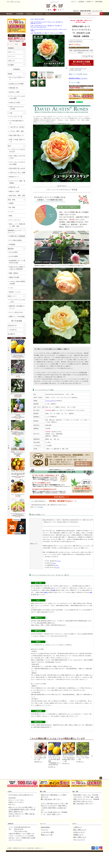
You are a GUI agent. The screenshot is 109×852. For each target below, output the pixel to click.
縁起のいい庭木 (14, 191)
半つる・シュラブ (51, 21)
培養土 (46, 592)
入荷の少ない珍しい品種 (17, 172)
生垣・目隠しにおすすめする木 (17, 157)
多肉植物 (12, 244)
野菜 (10, 216)
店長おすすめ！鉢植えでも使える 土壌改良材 (17, 268)
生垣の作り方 (12, 325)
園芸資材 (11, 249)
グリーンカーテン (15, 220)
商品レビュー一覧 (46, 835)
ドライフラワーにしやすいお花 (17, 301)
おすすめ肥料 (13, 256)
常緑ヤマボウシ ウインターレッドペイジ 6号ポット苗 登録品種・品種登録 (18, 394)
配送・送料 (43, 791)
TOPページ (11, 52)
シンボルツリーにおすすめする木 (17, 150)
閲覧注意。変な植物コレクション (17, 307)
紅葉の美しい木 (14, 187)
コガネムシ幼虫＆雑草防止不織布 (17, 282)
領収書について (78, 835)
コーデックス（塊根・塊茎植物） (17, 182)
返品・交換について (79, 837)
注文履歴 (11, 65)
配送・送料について (79, 830)
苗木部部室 (20, 13)
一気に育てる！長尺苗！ (17, 127)
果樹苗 (10, 74)
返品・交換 (75, 791)
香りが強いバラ (59, 21)
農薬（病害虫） (14, 273)
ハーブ (11, 211)
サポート (74, 823)
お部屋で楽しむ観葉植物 (17, 236)
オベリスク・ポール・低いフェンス (38, 27)
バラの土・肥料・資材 (16, 131)
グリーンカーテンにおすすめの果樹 (17, 97)
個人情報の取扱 (30, 848)
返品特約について (39, 848)
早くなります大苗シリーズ (17, 78)
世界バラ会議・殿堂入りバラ (17, 141)
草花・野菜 (11, 200)
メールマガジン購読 (47, 832)
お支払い (10, 791)
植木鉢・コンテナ (15, 292)
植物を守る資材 (14, 277)
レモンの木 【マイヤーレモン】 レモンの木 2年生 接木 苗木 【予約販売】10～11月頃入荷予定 (18, 355)
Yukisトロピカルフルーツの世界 (16, 108)
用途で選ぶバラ (51, 25)
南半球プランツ (14, 177)
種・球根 (12, 207)
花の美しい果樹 (14, 92)
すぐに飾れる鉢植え (15, 240)
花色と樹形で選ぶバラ (16, 135)
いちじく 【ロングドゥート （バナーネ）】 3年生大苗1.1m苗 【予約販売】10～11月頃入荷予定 (18, 514)
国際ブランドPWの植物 (16, 316)
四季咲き (33, 30)
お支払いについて (79, 832)
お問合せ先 (10, 823)
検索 (101, 13)
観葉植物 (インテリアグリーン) (15, 231)
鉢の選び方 (11, 334)
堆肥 (54, 590)
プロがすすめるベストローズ (40, 21)
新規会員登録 (45, 827)
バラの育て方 (12, 330)
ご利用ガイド (90, 1)
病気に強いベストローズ (36, 23)
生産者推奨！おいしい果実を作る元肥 (17, 262)
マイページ (39, 13)
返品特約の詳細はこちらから (78, 78)
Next (92, 756)
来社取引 (10, 13)
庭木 (9, 146)
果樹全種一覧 (13, 88)
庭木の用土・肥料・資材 (17, 195)
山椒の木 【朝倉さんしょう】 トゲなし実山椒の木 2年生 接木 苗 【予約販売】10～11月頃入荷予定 (18, 432)
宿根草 (11, 203)
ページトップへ (101, 778)
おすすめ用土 (13, 252)
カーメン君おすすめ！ (16, 312)
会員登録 (81, 1)
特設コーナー (12, 296)
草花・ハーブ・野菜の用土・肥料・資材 (17, 225)
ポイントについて (79, 839)
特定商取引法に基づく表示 (19, 848)
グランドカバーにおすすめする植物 (17, 163)
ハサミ (11, 288)
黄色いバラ (47, 33)
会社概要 (9, 848)
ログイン (74, 1)
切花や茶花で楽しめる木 (17, 168)
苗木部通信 (99, 1)
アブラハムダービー (50, 400)
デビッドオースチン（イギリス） (51, 29)
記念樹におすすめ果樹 (16, 84)
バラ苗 (10, 113)
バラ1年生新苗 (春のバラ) (16, 122)
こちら (41, 507)
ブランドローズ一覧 (15, 116)
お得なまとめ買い (15, 102)
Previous (31, 756)
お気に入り (30, 13)
